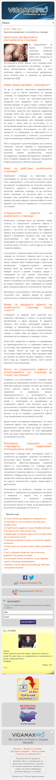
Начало (7, 29)
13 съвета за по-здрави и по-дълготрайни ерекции (27, 528)
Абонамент (28, 622)
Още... (6, 668)
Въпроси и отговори (32, 771)
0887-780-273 (36, 591)
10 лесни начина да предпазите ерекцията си (25, 518)
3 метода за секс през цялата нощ (20, 531)
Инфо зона (16, 29)
